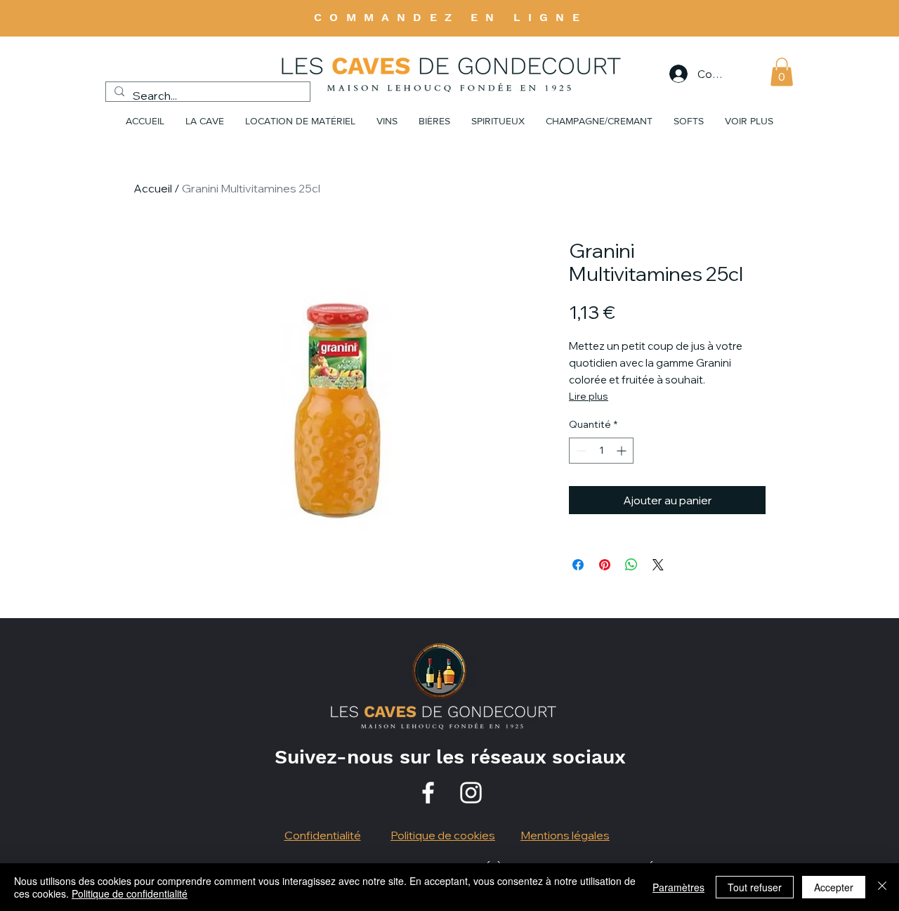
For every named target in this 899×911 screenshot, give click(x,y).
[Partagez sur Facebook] (578, 564)
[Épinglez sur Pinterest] (604, 564)
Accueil (152, 188)
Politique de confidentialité (130, 893)
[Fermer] (882, 887)
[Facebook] (428, 792)
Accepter (833, 887)
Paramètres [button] (678, 887)
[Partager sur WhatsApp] (631, 564)
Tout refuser (755, 887)
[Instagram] (471, 792)
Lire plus (588, 396)
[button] (782, 72)
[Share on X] (658, 564)
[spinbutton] (601, 450)
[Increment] (622, 450)
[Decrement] (580, 450)
